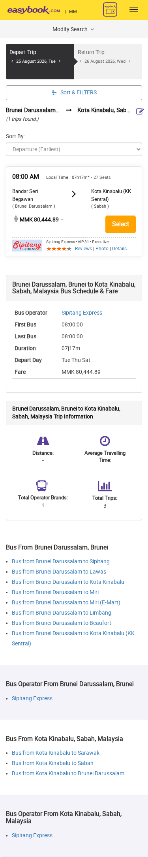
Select (120, 224)
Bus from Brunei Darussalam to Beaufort (61, 623)
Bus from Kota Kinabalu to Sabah (53, 763)
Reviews (83, 248)
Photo (102, 248)
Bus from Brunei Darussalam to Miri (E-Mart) (66, 602)
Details (119, 248)
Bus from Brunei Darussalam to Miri (55, 592)
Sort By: (15, 136)
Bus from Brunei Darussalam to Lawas (59, 571)
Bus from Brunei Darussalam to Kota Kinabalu (68, 582)
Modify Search (70, 29)
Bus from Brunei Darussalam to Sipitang (61, 561)
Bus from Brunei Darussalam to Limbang (61, 612)
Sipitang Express (82, 312)
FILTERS (78, 92)
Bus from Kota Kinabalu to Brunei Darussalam (68, 773)
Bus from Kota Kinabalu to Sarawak (55, 753)
